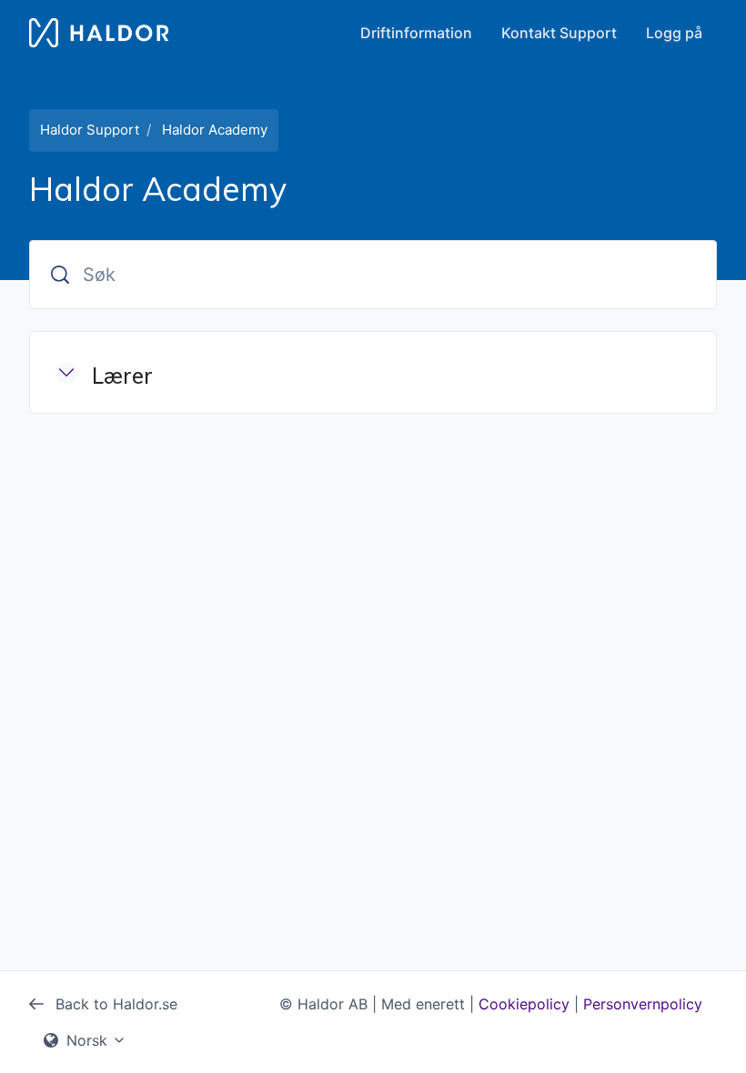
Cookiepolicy (524, 1004)
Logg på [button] (674, 33)
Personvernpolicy (642, 1004)
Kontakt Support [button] (559, 33)
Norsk (87, 1040)
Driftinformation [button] (416, 33)
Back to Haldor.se (114, 1004)
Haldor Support (89, 129)
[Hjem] (98, 32)
